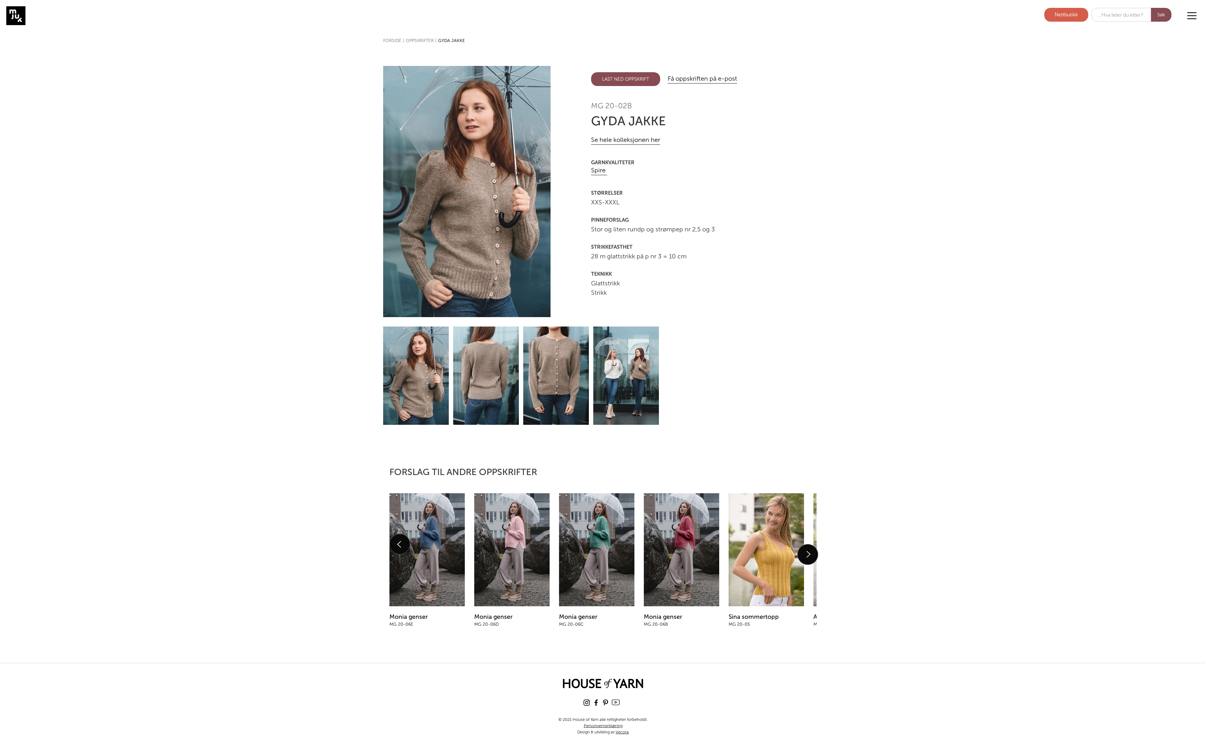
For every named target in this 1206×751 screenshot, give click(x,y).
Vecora (622, 732)
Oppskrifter (420, 40)
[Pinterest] (605, 702)
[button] (1192, 16)
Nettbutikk (1066, 15)
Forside (392, 40)
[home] (39, 15)
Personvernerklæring (603, 725)
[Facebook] (596, 702)
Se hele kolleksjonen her (625, 140)
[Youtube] (616, 702)
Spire (599, 170)
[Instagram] (587, 702)
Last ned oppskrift (625, 79)
